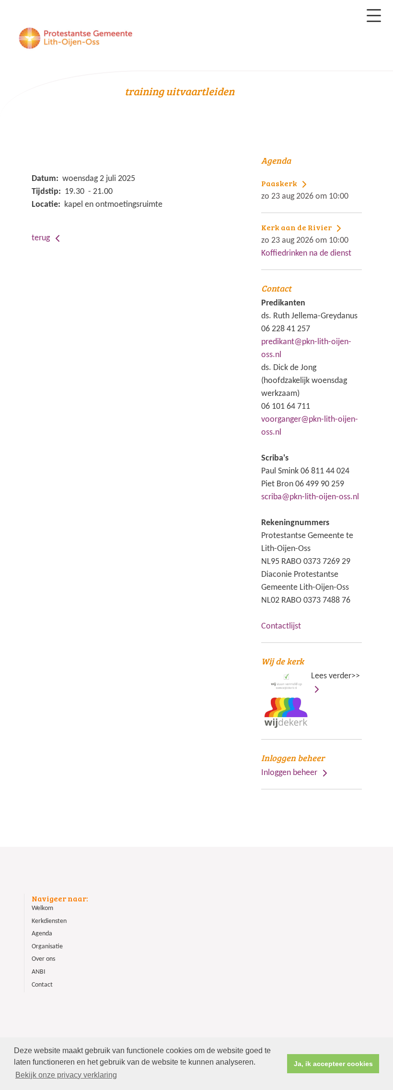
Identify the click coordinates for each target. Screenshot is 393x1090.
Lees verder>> (310, 668)
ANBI (39, 972)
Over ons (43, 959)
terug (42, 238)
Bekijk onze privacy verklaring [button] (66, 1075)
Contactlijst (281, 626)
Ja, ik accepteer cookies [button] (333, 1064)
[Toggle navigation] (374, 15)
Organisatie (47, 946)
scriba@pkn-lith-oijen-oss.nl (310, 497)
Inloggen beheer (289, 772)
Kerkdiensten (49, 921)
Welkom (42, 908)
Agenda (42, 933)
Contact (42, 985)
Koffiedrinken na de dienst (306, 240)
